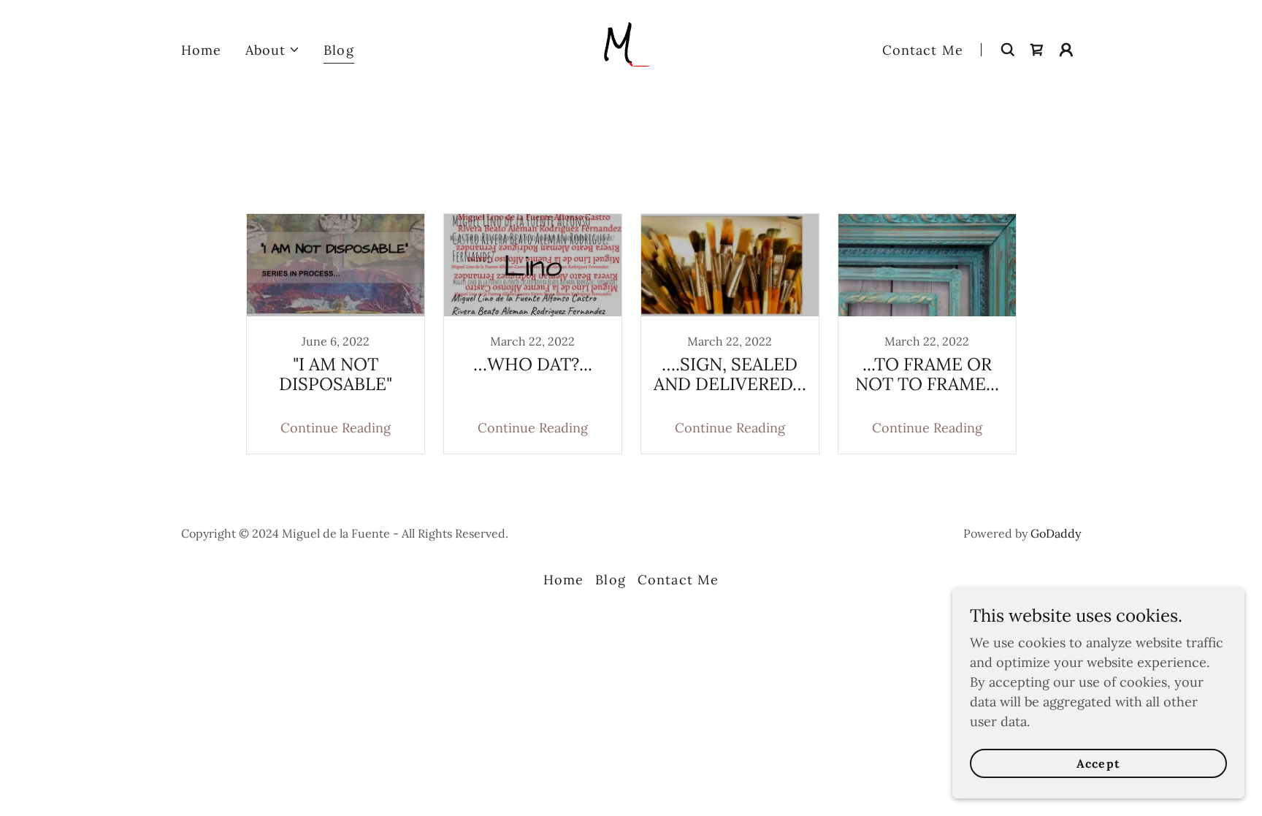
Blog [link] (339, 50)
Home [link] (201, 50)
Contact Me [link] (922, 50)
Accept (1098, 763)
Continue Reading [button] (335, 427)
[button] (273, 50)
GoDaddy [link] (1055, 533)
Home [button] (563, 579)
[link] (631, 48)
